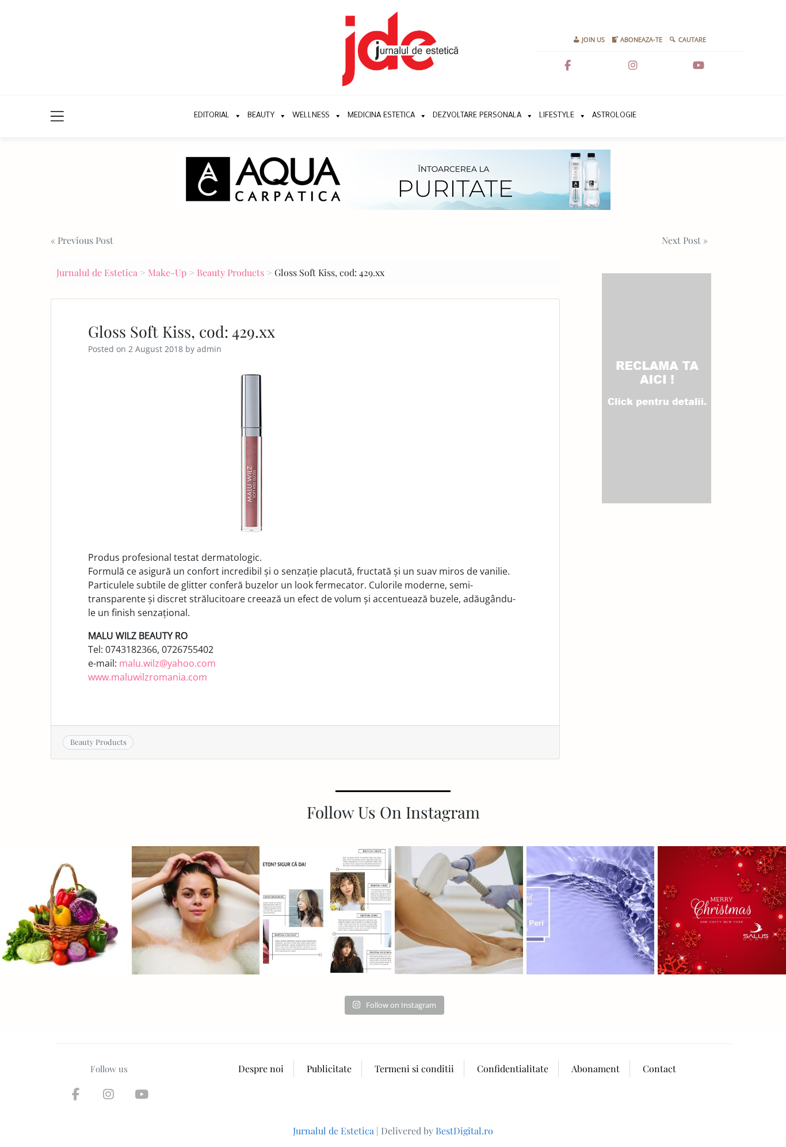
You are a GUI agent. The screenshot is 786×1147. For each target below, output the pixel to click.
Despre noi (261, 1068)
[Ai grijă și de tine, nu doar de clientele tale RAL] (196, 910)
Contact (659, 1068)
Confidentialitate (512, 1068)
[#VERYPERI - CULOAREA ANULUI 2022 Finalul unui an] (590, 910)
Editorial (212, 116)
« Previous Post (82, 240)
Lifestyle (556, 116)
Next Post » (685, 240)
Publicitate (329, 1068)
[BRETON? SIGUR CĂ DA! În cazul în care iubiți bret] (327, 910)
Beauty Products (230, 272)
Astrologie (614, 116)
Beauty (260, 116)
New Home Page (173, 116)
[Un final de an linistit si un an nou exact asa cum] (722, 910)
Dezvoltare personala (477, 116)
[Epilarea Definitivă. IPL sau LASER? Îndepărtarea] (459, 910)
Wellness (311, 116)
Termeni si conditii (414, 1068)
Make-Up (167, 272)
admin (209, 348)
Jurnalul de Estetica (97, 272)
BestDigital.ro (464, 1131)
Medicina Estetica (381, 116)
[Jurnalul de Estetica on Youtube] (698, 65)
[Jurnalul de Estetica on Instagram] (633, 65)
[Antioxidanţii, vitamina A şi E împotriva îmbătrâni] (64, 910)
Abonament (595, 1068)
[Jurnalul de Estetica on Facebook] (568, 65)
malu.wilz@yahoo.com (167, 663)
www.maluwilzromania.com (147, 677)
